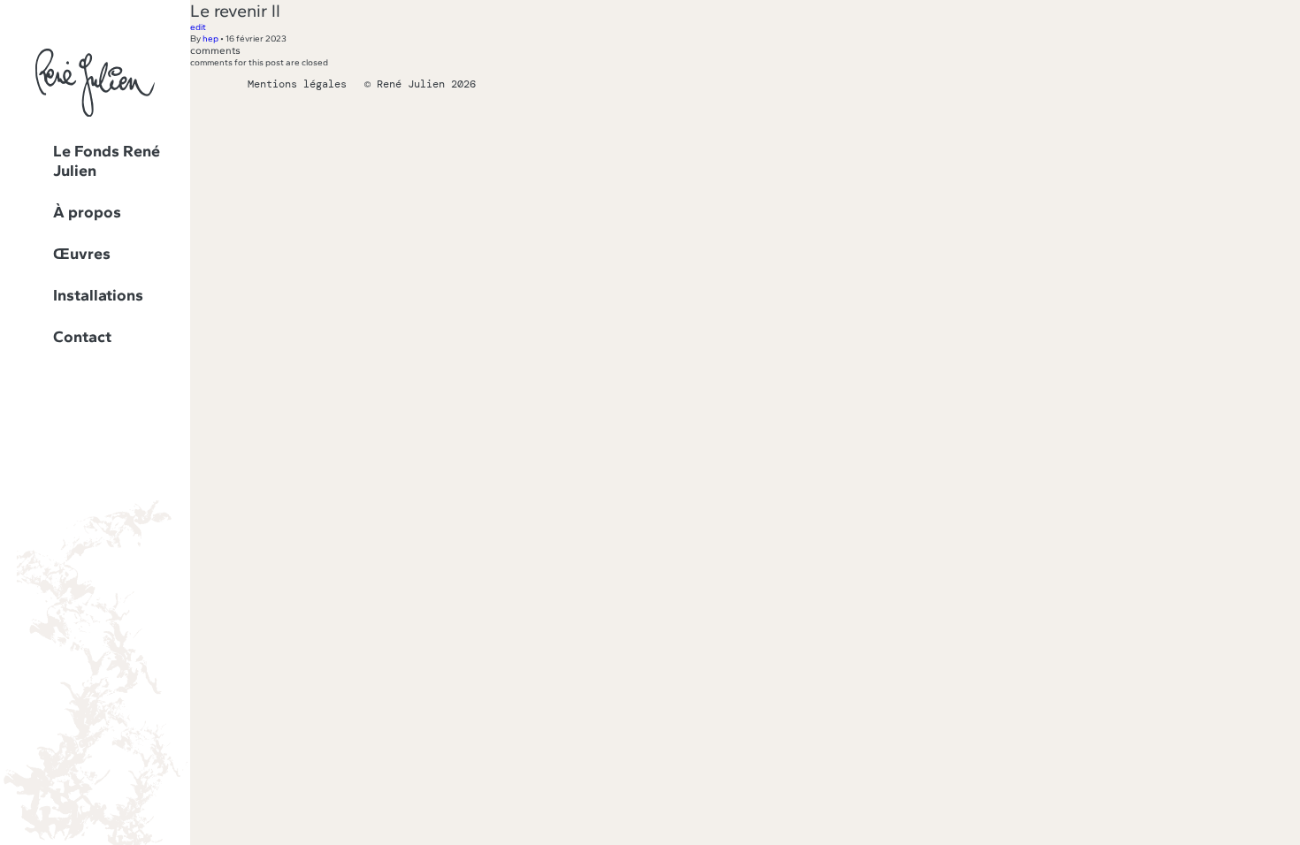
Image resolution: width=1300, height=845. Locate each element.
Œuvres (82, 253)
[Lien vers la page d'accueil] (95, 113)
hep (210, 38)
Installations (98, 295)
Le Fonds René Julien (106, 160)
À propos (87, 212)
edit (198, 27)
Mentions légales (297, 84)
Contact (82, 336)
